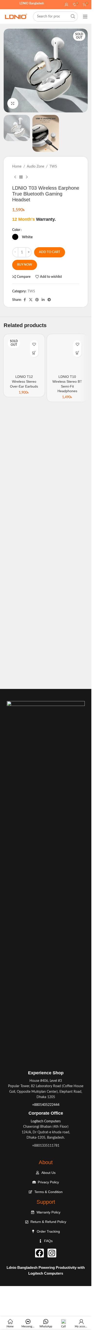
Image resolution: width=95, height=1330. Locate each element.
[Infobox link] (46, 1112)
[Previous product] (15, 177)
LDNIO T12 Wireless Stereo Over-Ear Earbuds (24, 381)
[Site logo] (16, 16)
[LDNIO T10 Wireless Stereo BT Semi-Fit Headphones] (67, 355)
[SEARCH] (73, 16)
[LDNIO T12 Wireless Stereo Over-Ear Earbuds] (24, 355)
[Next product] (27, 177)
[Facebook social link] (25, 299)
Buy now (24, 264)
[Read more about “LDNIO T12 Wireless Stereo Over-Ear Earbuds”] (34, 353)
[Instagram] (52, 1253)
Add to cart (49, 252)
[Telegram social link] (49, 299)
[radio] (15, 237)
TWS (53, 166)
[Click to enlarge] (12, 103)
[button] (77, 353)
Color (16, 230)
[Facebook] (39, 1253)
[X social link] (31, 299)
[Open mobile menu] (85, 16)
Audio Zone (35, 166)
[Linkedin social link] (43, 299)
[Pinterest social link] (37, 299)
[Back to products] (21, 177)
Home (16, 166)
